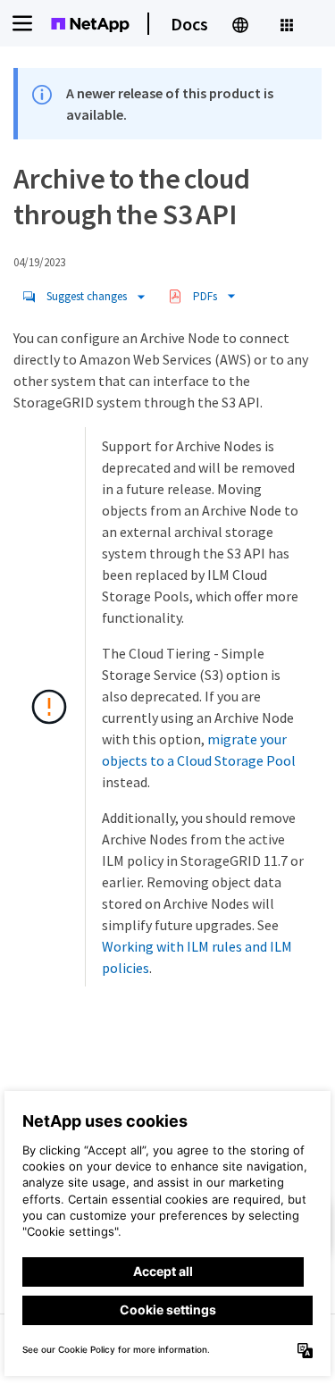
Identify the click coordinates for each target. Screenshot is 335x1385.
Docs (189, 24)
